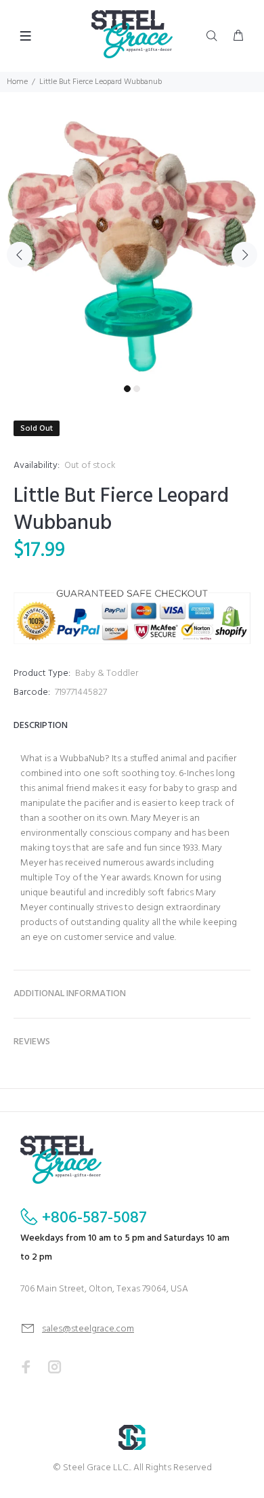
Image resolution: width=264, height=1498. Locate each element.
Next (244, 255)
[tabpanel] (132, 246)
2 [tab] (136, 388)
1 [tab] (127, 388)
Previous (19, 255)
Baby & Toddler (106, 673)
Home (17, 82)
